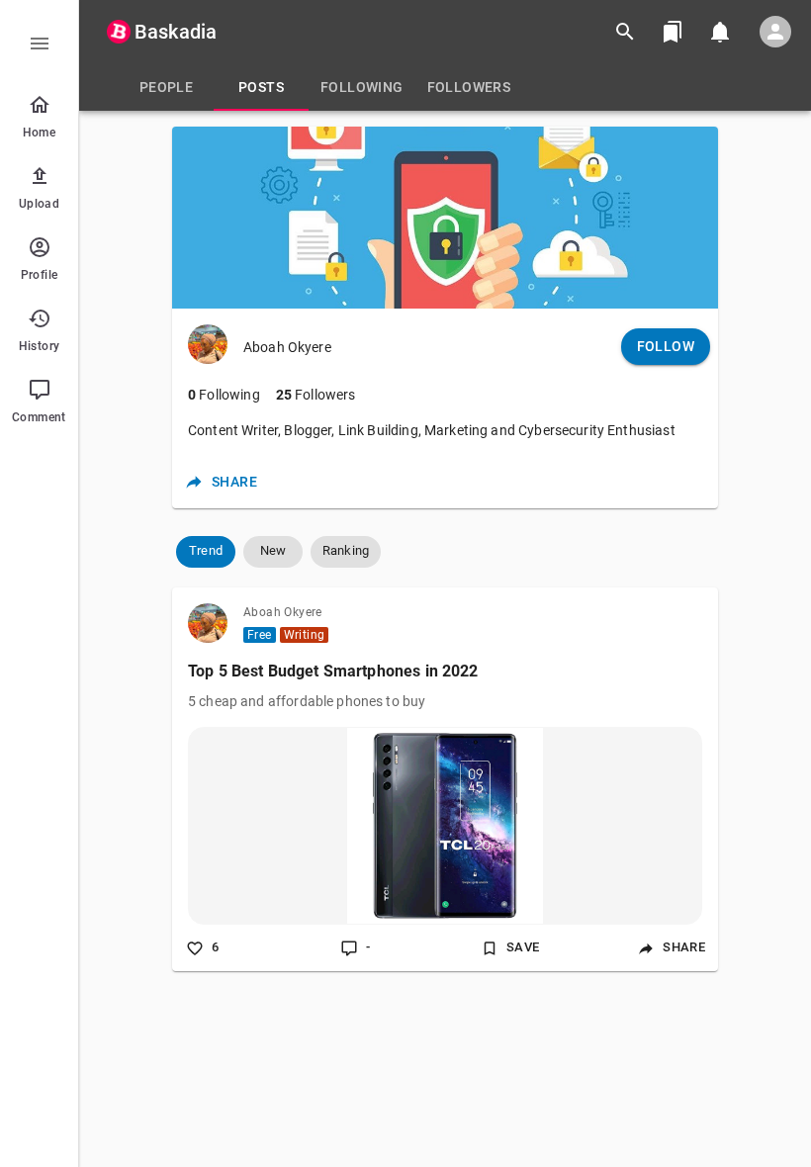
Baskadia (176, 32)
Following (224, 395)
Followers (316, 395)
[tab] (166, 87)
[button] (205, 552)
